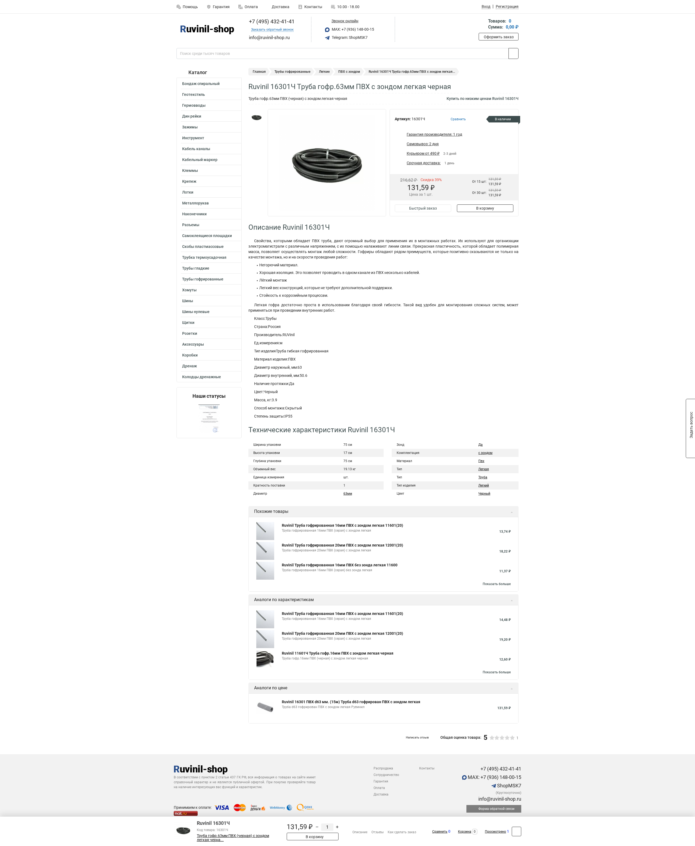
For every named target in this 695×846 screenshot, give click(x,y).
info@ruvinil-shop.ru (499, 799)
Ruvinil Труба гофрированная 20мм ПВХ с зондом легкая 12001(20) (342, 545)
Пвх (481, 461)
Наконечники (194, 214)
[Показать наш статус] (209, 418)
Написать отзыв (417, 737)
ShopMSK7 (508, 785)
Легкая (483, 469)
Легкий (483, 485)
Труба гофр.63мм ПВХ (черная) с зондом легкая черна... (233, 838)
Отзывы (377, 832)
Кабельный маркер (199, 159)
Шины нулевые (196, 312)
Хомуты (189, 290)
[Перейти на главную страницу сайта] (207, 29)
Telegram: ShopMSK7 (349, 37)
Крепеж (189, 181)
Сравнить (439, 832)
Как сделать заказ (402, 832)
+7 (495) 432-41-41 (271, 21)
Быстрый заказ (423, 208)
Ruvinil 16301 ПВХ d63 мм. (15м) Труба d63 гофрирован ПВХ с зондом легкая (351, 702)
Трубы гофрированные (202, 279)
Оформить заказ (499, 37)
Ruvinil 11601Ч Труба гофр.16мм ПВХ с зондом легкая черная (337, 653)
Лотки (187, 192)
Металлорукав (195, 203)
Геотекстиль (193, 94)
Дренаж (189, 366)
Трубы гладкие (195, 268)
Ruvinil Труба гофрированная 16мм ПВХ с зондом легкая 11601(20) (342, 525)
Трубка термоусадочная (204, 257)
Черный (484, 493)
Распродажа (383, 768)
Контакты (313, 7)
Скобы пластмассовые (203, 246)
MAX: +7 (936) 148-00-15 (352, 29)
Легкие (324, 72)
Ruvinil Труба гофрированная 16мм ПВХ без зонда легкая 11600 (339, 565)
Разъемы (190, 225)
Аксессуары (193, 344)
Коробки (190, 355)
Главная (259, 72)
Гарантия (221, 7)
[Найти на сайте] (513, 53)
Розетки (189, 333)
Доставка (280, 7)
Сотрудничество (386, 775)
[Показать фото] (256, 117)
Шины (187, 301)
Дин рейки (191, 116)
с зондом (485, 453)
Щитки (188, 322)
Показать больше (497, 584)
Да (480, 445)
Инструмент (193, 138)
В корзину (485, 208)
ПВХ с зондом (349, 72)
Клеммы (190, 170)
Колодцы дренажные (201, 377)
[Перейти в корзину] (482, 24)
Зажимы (190, 127)
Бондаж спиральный (201, 83)
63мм (347, 493)
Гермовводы (194, 105)
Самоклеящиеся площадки (207, 235)
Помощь (190, 7)
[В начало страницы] (516, 831)
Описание (359, 832)
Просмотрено (495, 832)
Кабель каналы (196, 149)
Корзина (464, 832)
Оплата (251, 7)
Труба (482, 477)
